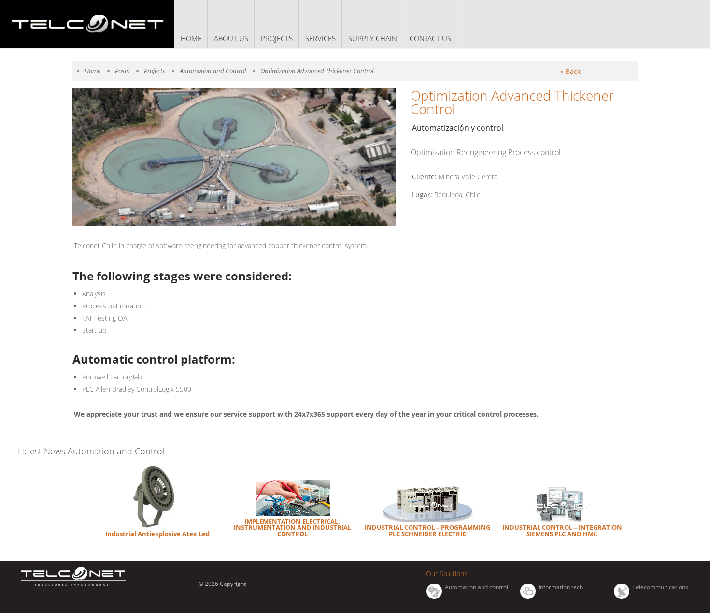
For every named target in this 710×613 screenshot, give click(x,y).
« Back (570, 71)
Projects (277, 38)
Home (191, 38)
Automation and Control (213, 70)
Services (320, 38)
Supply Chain (372, 38)
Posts (122, 70)
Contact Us (430, 38)
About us (231, 38)
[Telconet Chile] (87, 22)
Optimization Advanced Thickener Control (316, 70)
